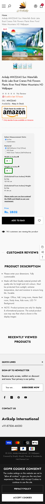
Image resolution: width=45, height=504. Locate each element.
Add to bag (18, 220)
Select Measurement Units (15, 137)
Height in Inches (18, 166)
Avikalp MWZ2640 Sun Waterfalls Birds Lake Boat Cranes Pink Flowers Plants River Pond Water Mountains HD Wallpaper (22, 82)
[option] (22, 44)
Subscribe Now (30, 387)
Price (6, 208)
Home (4, 15)
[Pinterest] (18, 397)
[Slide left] (4, 44)
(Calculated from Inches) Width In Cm (17, 177)
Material (7, 146)
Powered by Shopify (10, 456)
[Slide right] (40, 44)
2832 (14, 212)
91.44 (6, 190)
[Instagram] (11, 397)
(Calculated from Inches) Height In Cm (17, 186)
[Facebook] (4, 397)
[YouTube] (25, 397)
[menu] (4, 6)
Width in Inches (18, 157)
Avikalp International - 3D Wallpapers (26, 453)
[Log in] (36, 6)
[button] (9, 6)
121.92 (6, 181)
